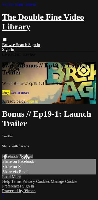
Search (22, 44)
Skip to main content (19, 4)
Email (28, 156)
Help (6, 181)
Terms (16, 181)
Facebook (10, 156)
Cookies (43, 181)
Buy (6, 92)
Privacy (29, 181)
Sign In (8, 49)
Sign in (34, 44)
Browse (9, 44)
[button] (5, 39)
